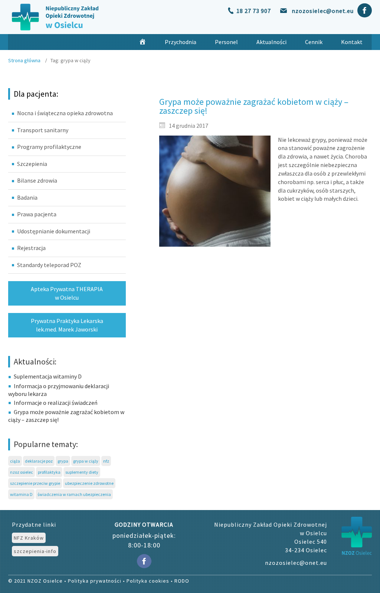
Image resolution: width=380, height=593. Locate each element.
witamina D (21, 494)
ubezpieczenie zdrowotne (89, 483)
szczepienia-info (35, 551)
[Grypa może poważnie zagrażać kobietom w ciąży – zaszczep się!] (215, 191)
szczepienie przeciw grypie (35, 483)
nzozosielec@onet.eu (323, 10)
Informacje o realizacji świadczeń (56, 402)
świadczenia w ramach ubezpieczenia (74, 494)
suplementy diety (81, 472)
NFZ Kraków (29, 537)
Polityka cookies (148, 580)
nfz (106, 461)
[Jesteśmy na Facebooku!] (364, 9)
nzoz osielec (21, 472)
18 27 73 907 (253, 10)
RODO (181, 580)
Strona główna (24, 60)
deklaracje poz (39, 461)
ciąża (15, 461)
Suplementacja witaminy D (48, 376)
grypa (63, 461)
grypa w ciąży (85, 461)
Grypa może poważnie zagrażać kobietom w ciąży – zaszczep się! (253, 106)
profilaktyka (49, 472)
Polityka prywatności (94, 580)
